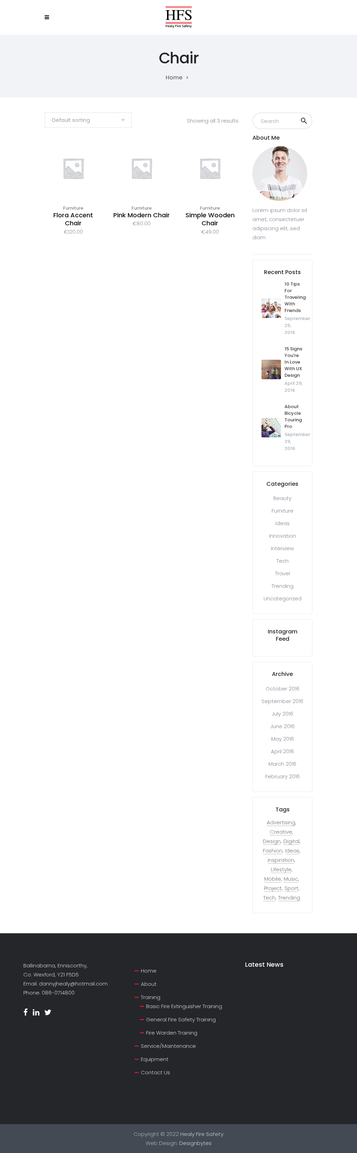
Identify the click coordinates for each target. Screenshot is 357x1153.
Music (291, 879)
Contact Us (155, 1072)
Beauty (282, 498)
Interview (282, 548)
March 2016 (282, 764)
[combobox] (88, 120)
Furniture (73, 208)
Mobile (272, 879)
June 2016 (282, 726)
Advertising (281, 822)
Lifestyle (281, 869)
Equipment (154, 1059)
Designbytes (195, 1143)
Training (150, 997)
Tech (282, 560)
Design (272, 841)
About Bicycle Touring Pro (293, 416)
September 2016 (282, 701)
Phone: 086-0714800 (49, 992)
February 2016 (282, 776)
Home (174, 77)
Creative (281, 832)
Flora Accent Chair (73, 219)
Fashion (272, 851)
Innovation (282, 535)
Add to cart (73, 177)
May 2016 (282, 738)
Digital (291, 841)
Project (273, 888)
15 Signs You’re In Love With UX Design (293, 362)
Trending (283, 586)
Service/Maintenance (168, 1046)
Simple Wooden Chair (210, 219)
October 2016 (282, 688)
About (149, 984)
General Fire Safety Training (181, 1019)
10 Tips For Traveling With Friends (295, 297)
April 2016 (282, 751)
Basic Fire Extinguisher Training (184, 1006)
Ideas (282, 523)
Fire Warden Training (171, 1032)
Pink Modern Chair (141, 215)
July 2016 (282, 713)
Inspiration (281, 860)
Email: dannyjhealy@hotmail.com (65, 983)
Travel (282, 573)
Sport (291, 888)
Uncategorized (283, 598)
